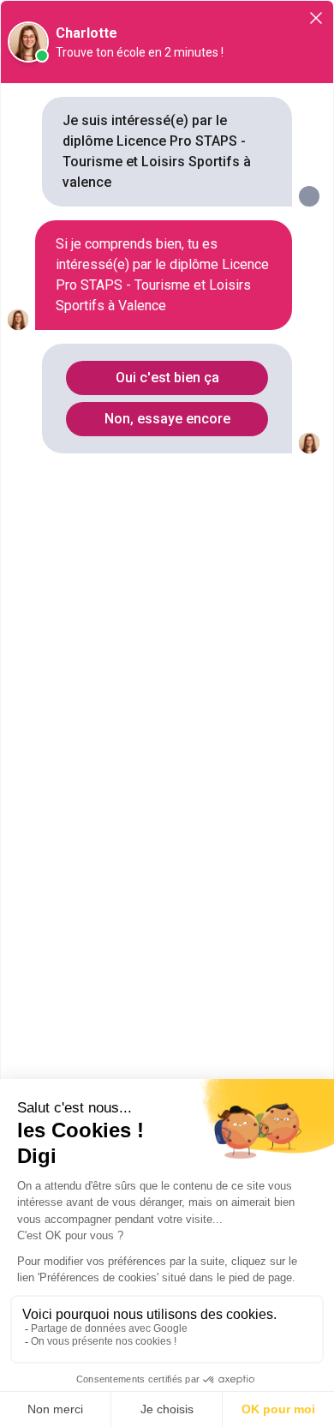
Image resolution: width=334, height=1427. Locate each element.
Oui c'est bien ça (167, 377)
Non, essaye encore (167, 419)
